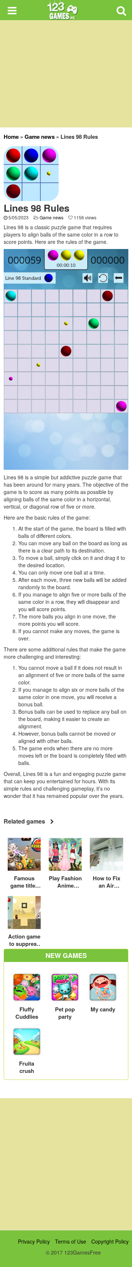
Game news (40, 137)
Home (11, 137)
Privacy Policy (34, 1241)
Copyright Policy (110, 1241)
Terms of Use (70, 1241)
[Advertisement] (66, 1164)
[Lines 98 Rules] (31, 173)
